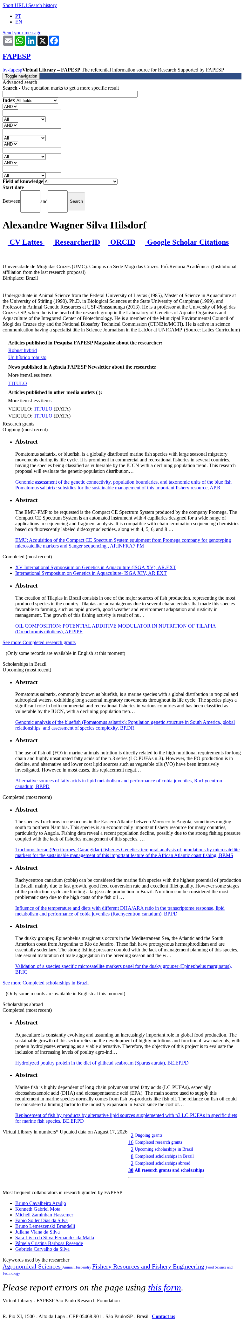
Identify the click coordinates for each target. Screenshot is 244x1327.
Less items (40, 375)
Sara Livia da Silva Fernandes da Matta (54, 1237)
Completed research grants (158, 1142)
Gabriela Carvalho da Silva (42, 1249)
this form (164, 1287)
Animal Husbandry (77, 1267)
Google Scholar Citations (187, 242)
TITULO (17, 383)
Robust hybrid (22, 350)
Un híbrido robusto (27, 357)
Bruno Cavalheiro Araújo (40, 1203)
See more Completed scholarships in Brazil (46, 982)
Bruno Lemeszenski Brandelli (45, 1226)
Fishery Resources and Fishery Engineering (149, 1266)
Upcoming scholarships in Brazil (164, 1149)
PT (18, 16)
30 (130, 1170)
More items (19, 375)
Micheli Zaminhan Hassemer (44, 1214)
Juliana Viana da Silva (37, 1232)
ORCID (121, 242)
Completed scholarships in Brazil (164, 1156)
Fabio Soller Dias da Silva (41, 1220)
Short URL (14, 5)
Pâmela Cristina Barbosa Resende (49, 1243)
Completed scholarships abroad (162, 1163)
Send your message (22, 32)
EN (18, 21)
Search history (42, 5)
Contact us (163, 1316)
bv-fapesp (12, 69)
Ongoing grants (148, 1135)
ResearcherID (76, 242)
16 (130, 1142)
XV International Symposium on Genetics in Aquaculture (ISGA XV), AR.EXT (95, 567)
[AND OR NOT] (10, 106)
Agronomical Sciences (32, 1266)
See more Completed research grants (39, 642)
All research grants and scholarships (169, 1170)
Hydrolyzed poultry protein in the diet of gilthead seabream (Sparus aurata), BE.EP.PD (102, 1062)
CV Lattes (26, 242)
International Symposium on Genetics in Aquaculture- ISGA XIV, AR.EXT (91, 573)
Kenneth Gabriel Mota (37, 1209)
